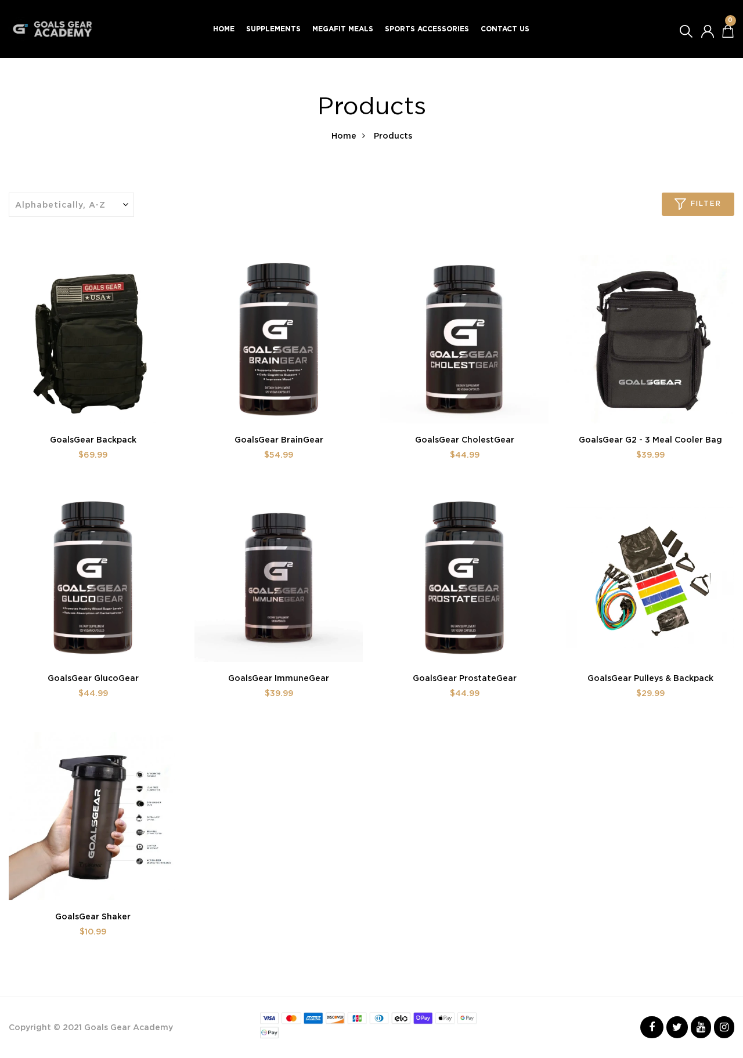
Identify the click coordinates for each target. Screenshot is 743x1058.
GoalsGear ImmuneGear (278, 678)
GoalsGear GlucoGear (93, 678)
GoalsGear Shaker (93, 916)
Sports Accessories (427, 28)
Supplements (273, 28)
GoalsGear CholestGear (464, 439)
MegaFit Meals (342, 28)
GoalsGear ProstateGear (465, 678)
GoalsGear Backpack (93, 439)
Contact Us (505, 28)
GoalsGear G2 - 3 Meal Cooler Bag (650, 439)
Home (224, 28)
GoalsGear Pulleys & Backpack (650, 678)
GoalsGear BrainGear (279, 439)
